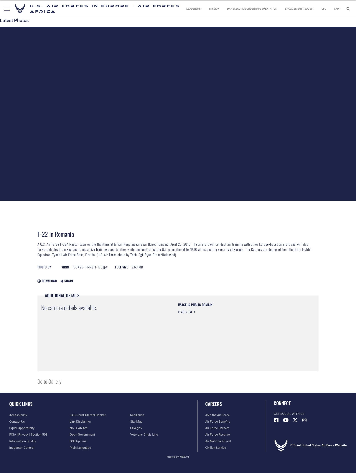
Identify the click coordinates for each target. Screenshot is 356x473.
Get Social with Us (289, 414)
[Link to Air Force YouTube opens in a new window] (286, 420)
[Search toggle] (348, 8)
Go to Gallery (49, 381)
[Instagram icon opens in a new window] (304, 420)
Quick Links (20, 403)
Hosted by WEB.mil (178, 456)
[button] (6, 9)
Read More (186, 312)
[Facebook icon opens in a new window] (276, 420)
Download (49, 280)
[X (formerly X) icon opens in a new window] (295, 420)
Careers (213, 403)
